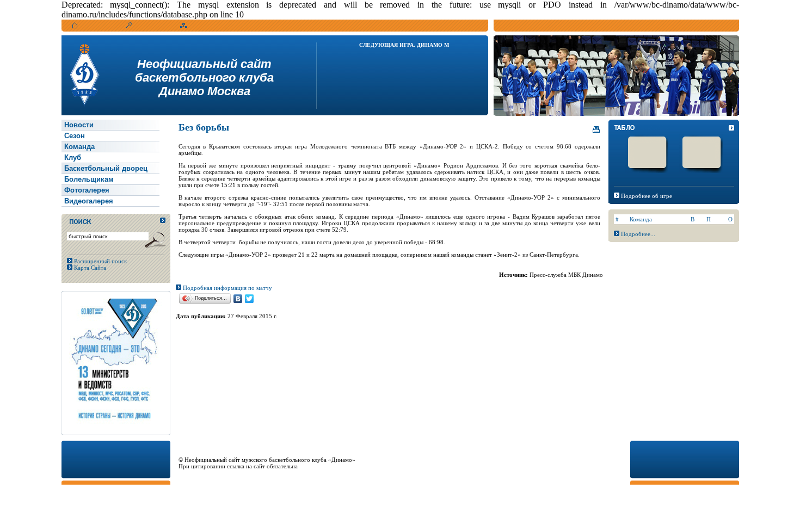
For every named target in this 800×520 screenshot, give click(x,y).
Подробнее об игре (646, 196)
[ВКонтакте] (238, 299)
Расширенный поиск (99, 261)
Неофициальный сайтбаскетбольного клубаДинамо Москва (204, 77)
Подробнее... (638, 234)
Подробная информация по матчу (226, 287)
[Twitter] (249, 299)
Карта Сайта (89, 267)
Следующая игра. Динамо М (404, 45)
